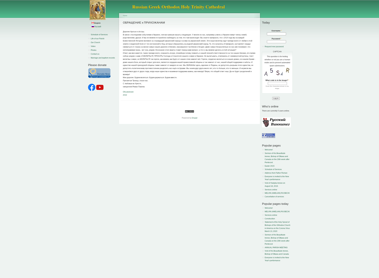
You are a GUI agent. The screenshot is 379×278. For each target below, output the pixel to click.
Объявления (128, 92)
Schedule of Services (99, 35)
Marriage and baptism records (103, 58)
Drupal (194, 118)
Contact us (95, 54)
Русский (97, 27)
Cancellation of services (274, 197)
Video (93, 46)
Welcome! (269, 150)
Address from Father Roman (276, 173)
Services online (271, 190)
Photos (93, 50)
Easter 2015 (269, 166)
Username (277, 31)
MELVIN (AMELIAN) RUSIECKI (277, 193)
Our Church (95, 42)
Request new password (274, 47)
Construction (270, 219)
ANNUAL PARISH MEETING (276, 247)
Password (276, 39)
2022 (125, 95)
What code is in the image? (277, 80)
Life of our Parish (97, 39)
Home (125, 15)
